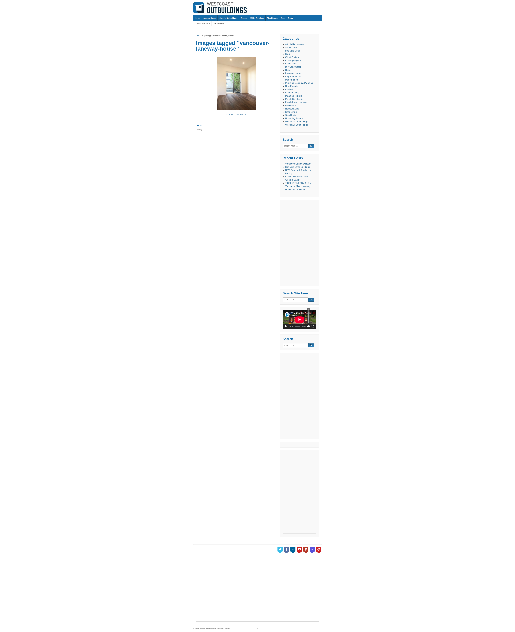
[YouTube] (299, 550)
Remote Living (292, 109)
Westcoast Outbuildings (296, 121)
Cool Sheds (291, 64)
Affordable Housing (294, 44)
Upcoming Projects (294, 118)
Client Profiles (292, 57)
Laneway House (209, 18)
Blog (283, 18)
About (290, 18)
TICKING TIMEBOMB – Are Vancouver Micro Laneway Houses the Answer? (298, 186)
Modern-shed (291, 80)
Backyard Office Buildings (297, 167)
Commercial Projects (202, 23)
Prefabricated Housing (296, 102)
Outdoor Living (292, 93)
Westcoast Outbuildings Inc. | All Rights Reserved (214, 628)
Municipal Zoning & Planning (299, 83)
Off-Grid (289, 89)
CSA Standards (218, 23)
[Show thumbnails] (237, 114)
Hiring (288, 70)
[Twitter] (280, 550)
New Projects (291, 86)
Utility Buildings (257, 18)
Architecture (291, 47)
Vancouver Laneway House (298, 164)
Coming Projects (293, 60)
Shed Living (291, 112)
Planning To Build (293, 96)
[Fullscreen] (312, 326)
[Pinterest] (319, 550)
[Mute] (308, 326)
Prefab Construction (294, 99)
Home (197, 18)
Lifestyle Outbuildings (228, 18)
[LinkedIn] (293, 550)
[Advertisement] (294, 8)
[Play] (286, 326)
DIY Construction (293, 67)
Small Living (291, 115)
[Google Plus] (306, 550)
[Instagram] (312, 550)
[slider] (308, 316)
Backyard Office (292, 51)
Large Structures (293, 76)
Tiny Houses (272, 18)
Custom (244, 18)
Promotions (290, 105)
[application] (299, 319)
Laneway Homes (293, 73)
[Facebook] (286, 550)
